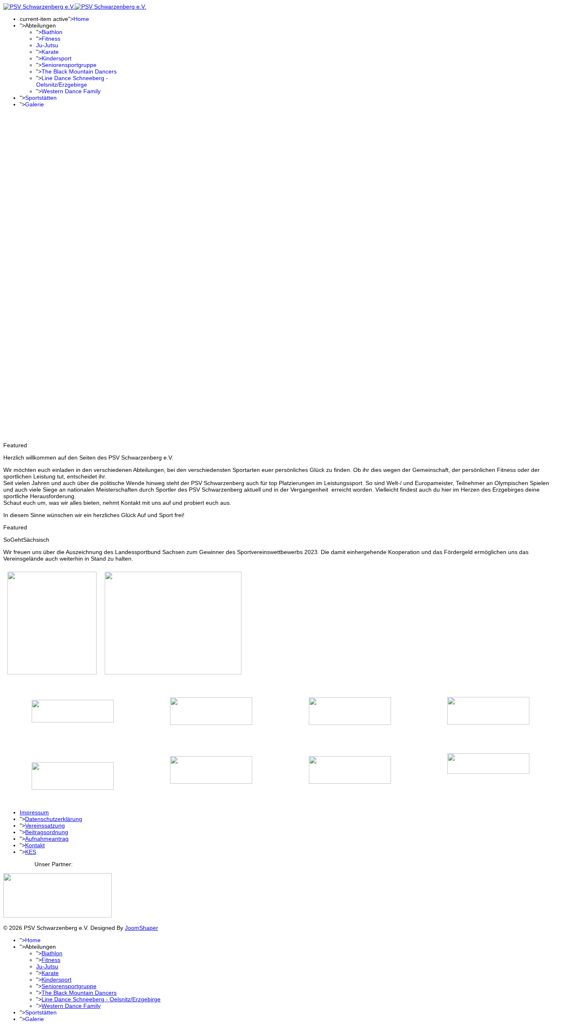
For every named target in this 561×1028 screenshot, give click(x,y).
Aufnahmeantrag (47, 838)
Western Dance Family (71, 91)
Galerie (34, 104)
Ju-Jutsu (47, 45)
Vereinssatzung (45, 825)
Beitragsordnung (46, 832)
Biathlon (51, 32)
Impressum (34, 812)
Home (81, 19)
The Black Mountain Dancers (79, 71)
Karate (50, 51)
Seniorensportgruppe (69, 65)
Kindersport (56, 58)
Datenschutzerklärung (53, 819)
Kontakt (35, 845)
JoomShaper (141, 928)
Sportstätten (41, 97)
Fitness (50, 38)
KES (30, 852)
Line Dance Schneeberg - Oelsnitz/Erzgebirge (72, 81)
